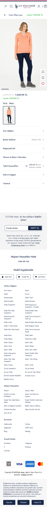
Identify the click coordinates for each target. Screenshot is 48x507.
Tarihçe (27, 422)
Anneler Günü (30, 374)
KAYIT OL (35, 226)
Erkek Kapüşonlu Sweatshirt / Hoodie (32, 304)
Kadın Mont (8, 344)
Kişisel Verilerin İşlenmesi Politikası (33, 399)
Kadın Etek (28, 341)
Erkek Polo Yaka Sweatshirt (9, 310)
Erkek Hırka (8, 321)
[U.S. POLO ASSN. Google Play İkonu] (24, 275)
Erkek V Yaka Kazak (10, 324)
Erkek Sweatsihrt (9, 303)
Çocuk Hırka (8, 370)
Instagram (28, 441)
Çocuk (27, 292)
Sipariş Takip (29, 389)
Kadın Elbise (8, 341)
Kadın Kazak (8, 363)
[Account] (39, 6)
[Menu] (6, 6)
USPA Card (29, 426)
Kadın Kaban (29, 344)
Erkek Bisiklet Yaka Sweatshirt (31, 310)
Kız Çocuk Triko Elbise (32, 370)
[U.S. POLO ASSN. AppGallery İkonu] (40, 275)
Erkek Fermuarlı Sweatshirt (9, 316)
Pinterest (28, 445)
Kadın (27, 289)
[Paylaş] (43, 70)
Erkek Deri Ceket (30, 337)
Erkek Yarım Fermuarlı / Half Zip (33, 316)
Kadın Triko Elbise (31, 357)
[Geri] (5, 15)
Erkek (6, 292)
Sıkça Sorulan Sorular (32, 408)
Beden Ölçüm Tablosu (32, 404)
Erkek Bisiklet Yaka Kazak (33, 321)
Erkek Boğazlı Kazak (32, 324)
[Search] (11, 6)
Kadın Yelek (8, 348)
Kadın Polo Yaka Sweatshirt (9, 358)
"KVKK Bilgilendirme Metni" (25, 242)
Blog (5, 430)
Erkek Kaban (8, 337)
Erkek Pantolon (30, 299)
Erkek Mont (8, 334)
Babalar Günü (9, 377)
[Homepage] (25, 6)
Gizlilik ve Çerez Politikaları (9, 393)
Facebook (7, 441)
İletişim (6, 389)
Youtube (7, 449)
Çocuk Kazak (29, 367)
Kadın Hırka (29, 363)
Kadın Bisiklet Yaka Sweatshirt (31, 352)
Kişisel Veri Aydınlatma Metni (11, 399)
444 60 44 (23, 259)
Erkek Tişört (29, 296)
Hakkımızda (8, 422)
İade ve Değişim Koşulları (12, 404)
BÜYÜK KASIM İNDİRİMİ (12, 374)
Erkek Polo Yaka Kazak (11, 328)
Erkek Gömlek (8, 299)
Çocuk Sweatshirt (10, 367)
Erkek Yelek (29, 334)
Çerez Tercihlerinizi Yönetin (32, 393)
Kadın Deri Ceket (31, 348)
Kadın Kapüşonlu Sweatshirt (10, 352)
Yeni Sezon (8, 289)
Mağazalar (7, 426)
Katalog (27, 430)
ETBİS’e (24, 473)
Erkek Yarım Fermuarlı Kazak (32, 329)
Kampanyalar (8, 296)
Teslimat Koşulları (10, 408)
